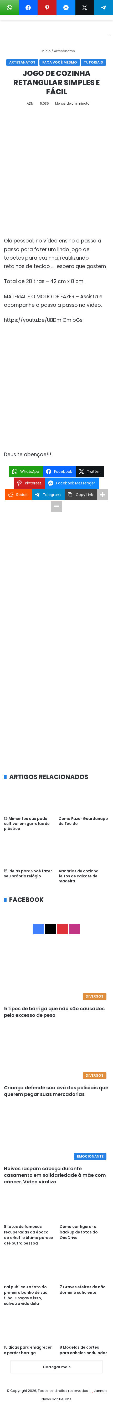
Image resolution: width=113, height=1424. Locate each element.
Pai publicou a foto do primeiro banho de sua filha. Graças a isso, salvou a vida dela (26, 1295)
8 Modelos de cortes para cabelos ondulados (83, 1350)
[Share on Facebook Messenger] (65, 7)
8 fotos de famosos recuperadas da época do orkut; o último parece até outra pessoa (28, 1235)
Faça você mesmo (59, 62)
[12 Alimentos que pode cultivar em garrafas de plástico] (29, 799)
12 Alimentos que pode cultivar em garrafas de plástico (27, 823)
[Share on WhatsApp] (9, 7)
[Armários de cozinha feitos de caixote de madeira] (84, 852)
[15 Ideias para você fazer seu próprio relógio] (29, 852)
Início (46, 51)
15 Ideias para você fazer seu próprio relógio (28, 873)
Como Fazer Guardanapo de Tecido (83, 821)
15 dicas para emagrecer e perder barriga (28, 1350)
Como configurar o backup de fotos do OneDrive (79, 1232)
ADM (30, 103)
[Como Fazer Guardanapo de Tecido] (84, 799)
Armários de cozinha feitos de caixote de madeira (79, 876)
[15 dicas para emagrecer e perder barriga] (28, 1328)
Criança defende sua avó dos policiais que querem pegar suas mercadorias (56, 1090)
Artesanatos (64, 51)
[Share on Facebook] (28, 7)
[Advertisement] (56, 173)
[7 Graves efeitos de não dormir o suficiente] (84, 1268)
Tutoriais (93, 62)
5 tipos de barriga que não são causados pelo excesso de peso (54, 1011)
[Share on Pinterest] (47, 7)
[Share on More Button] (102, 494)
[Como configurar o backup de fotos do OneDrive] (84, 1207)
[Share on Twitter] (84, 7)
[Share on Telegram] (103, 7)
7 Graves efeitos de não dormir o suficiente (83, 1289)
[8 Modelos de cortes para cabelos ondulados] (84, 1328)
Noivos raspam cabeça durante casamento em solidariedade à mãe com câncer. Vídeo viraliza (55, 1175)
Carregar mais (56, 1366)
